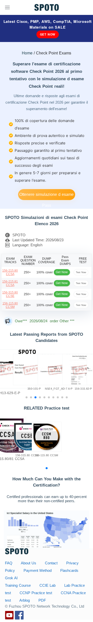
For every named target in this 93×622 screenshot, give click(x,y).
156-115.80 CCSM (10, 305)
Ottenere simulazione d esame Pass (46, 196)
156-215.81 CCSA (10, 283)
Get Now (48, 34)
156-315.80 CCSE (10, 294)
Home (27, 53)
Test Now (81, 272)
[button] (27, 397)
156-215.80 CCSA (10, 272)
